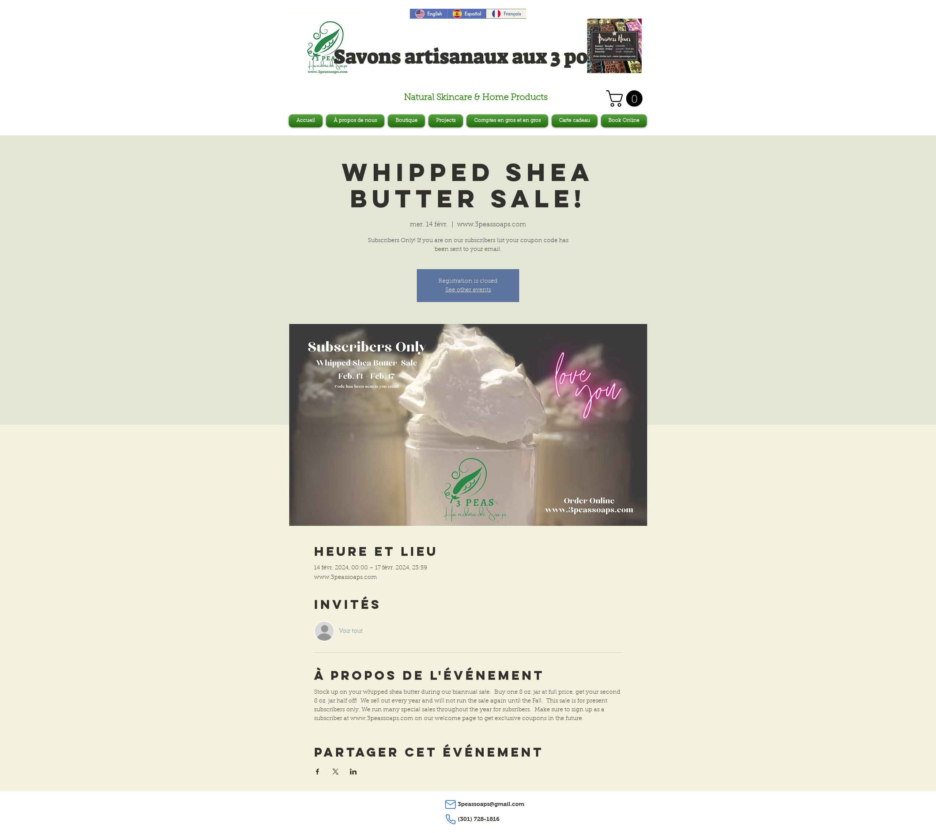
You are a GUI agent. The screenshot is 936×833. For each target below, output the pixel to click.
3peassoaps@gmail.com (491, 804)
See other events (468, 290)
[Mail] (450, 804)
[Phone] (450, 819)
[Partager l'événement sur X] (335, 771)
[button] (626, 98)
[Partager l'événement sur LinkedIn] (353, 771)
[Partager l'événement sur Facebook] (317, 771)
